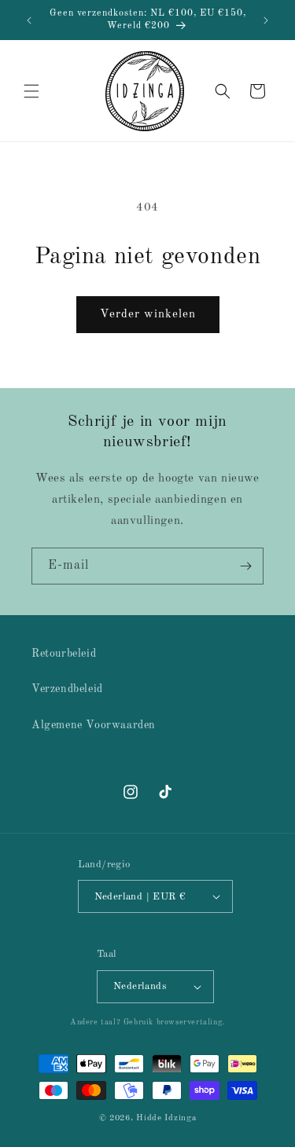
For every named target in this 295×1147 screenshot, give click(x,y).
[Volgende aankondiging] (266, 20)
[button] (31, 91)
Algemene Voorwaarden (93, 725)
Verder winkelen (148, 315)
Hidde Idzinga (166, 1118)
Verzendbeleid (67, 688)
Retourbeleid (63, 653)
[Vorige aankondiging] (29, 20)
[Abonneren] (245, 566)
